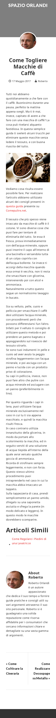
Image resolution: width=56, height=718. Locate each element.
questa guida (14, 206)
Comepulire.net (16, 210)
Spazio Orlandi (28, 5)
